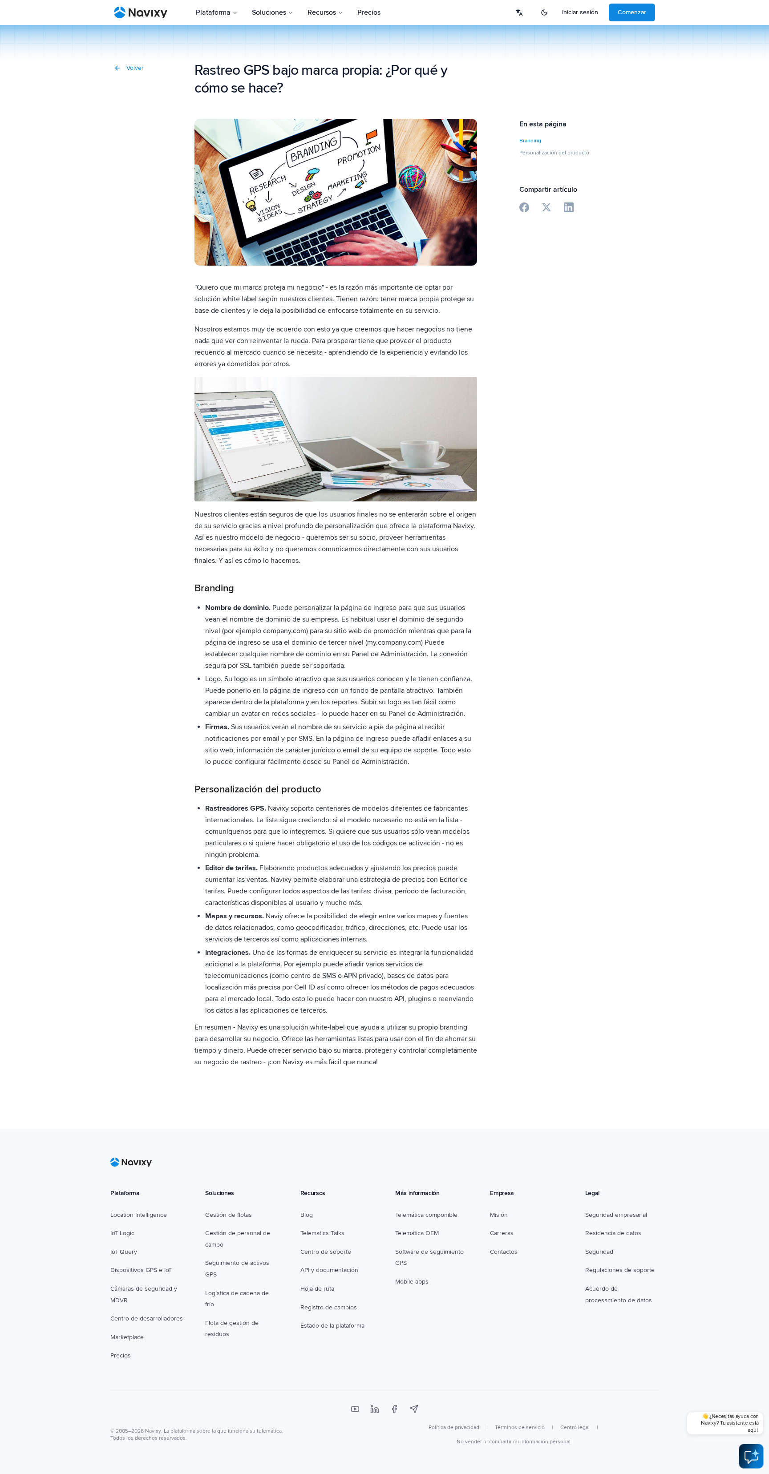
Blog (306, 1215)
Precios (368, 12)
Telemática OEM (417, 1233)
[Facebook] (394, 1409)
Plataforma (213, 12)
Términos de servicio (520, 1427)
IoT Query (123, 1252)
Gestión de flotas (228, 1215)
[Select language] (519, 12)
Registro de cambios (328, 1307)
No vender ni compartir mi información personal (514, 1441)
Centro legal (575, 1427)
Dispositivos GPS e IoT (141, 1270)
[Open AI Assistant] (751, 1456)
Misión (499, 1215)
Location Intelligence (138, 1215)
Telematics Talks (322, 1233)
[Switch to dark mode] (544, 12)
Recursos (322, 12)
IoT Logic (122, 1233)
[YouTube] (355, 1409)
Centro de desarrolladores (146, 1318)
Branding (530, 140)
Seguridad (599, 1252)
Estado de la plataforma (332, 1325)
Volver (135, 68)
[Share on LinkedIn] (569, 207)
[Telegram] (413, 1409)
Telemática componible (426, 1215)
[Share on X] (546, 207)
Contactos (504, 1252)
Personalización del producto (554, 152)
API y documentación (329, 1270)
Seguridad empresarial (616, 1215)
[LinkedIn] (374, 1409)
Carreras (502, 1233)
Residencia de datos (613, 1233)
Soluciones (269, 12)
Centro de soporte (325, 1252)
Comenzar (632, 12)
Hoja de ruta (317, 1288)
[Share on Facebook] (524, 207)
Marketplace (127, 1337)
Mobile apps (412, 1281)
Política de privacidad (454, 1427)
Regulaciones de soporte (620, 1270)
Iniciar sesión (580, 12)
